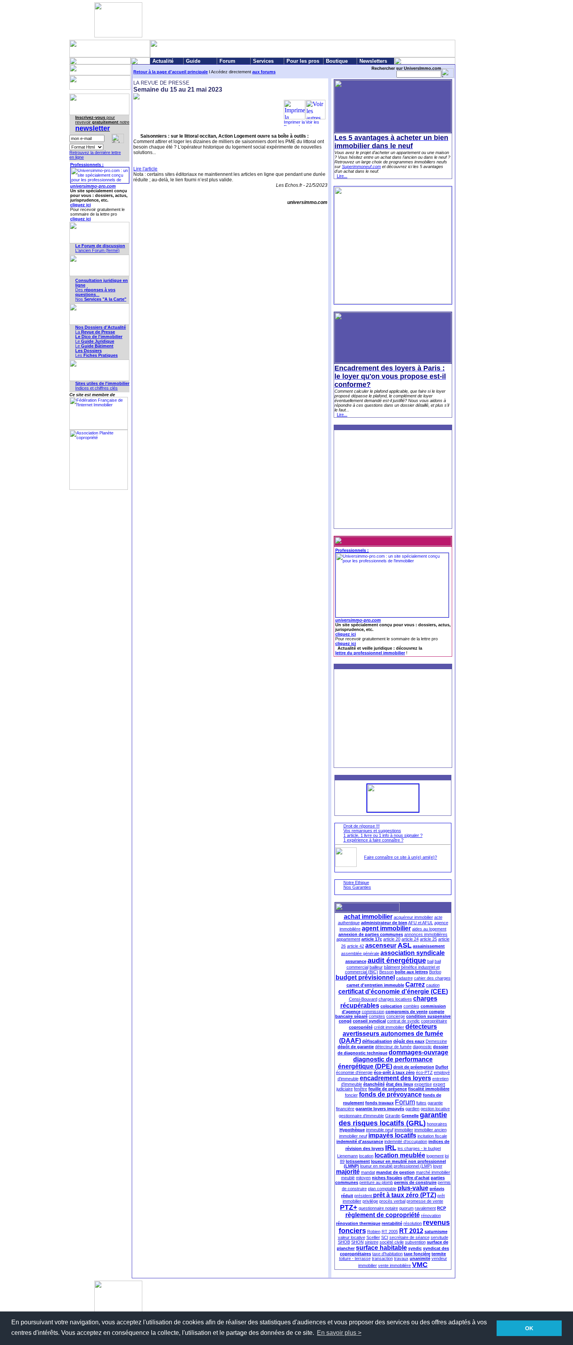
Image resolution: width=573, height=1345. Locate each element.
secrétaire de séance (409, 1237)
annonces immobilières (425, 934)
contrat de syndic (403, 1021)
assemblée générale (360, 953)
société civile (392, 1242)
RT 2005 (390, 1231)
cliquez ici (80, 204)
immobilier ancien (430, 1129)
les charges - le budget (419, 1148)
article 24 (410, 939)
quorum (406, 1208)
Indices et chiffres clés (96, 388)
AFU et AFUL (420, 922)
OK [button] (529, 1328)
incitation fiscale (432, 1136)
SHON (357, 1242)
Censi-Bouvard (363, 999)
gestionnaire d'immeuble (361, 1115)
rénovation (431, 1215)
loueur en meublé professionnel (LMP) (396, 1166)
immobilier (403, 1129)
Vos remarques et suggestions (372, 830)
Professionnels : (87, 164)
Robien (373, 1231)
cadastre (404, 978)
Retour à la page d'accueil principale (170, 71)
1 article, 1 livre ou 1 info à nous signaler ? (383, 835)
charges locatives (395, 999)
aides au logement (429, 929)
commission (373, 1011)
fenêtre (360, 1088)
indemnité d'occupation (405, 1141)
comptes (377, 1016)
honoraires (437, 1124)
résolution (412, 1223)
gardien (412, 1108)
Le (94, 341)
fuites (421, 1102)
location (366, 1156)
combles (411, 1006)
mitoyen (363, 1177)
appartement (348, 939)
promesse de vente (425, 1201)
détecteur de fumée (393, 1046)
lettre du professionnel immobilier (370, 652)
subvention (415, 1242)
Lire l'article (145, 169)
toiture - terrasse (355, 1258)
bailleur (376, 967)
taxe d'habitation (387, 1253)
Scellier (373, 1237)
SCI (384, 1237)
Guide (193, 61)
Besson (386, 971)
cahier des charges (432, 978)
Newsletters (373, 61)
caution (433, 985)
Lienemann (347, 1156)
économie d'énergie (354, 1072)
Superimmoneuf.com (361, 166)
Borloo (435, 971)
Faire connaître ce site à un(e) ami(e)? (400, 857)
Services (263, 61)
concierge (395, 1016)
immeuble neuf (379, 1129)
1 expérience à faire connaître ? (373, 840)
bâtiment (392, 967)
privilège (370, 1201)
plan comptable (382, 1188)
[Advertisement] (285, 19)
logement (435, 1156)
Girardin (392, 1115)
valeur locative (351, 1237)
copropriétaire (434, 1021)
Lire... (342, 176)
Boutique (337, 61)
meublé (348, 1177)
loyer (437, 1166)
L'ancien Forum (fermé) (97, 250)
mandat (368, 1172)
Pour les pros (302, 61)
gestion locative (435, 1108)
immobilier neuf (353, 1136)
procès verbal (392, 1201)
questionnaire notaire (378, 1208)
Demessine (436, 1041)
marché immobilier (433, 1172)
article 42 (355, 946)
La (95, 332)
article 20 (391, 939)
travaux (401, 1258)
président (363, 1195)
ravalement (425, 1208)
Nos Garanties (357, 887)
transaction (382, 1258)
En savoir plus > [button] (339, 1332)
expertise (423, 1084)
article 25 (428, 939)
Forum (227, 61)
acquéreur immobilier (413, 917)
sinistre (371, 1242)
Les (96, 355)
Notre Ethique (356, 882)
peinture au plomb (376, 1182)
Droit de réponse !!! (361, 826)
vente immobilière (394, 1265)
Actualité (162, 61)
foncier (351, 1095)
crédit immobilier (389, 1027)
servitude (439, 1237)
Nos (100, 299)
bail (430, 961)
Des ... (95, 292)
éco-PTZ (424, 1072)
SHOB (344, 1242)
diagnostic (422, 1046)
